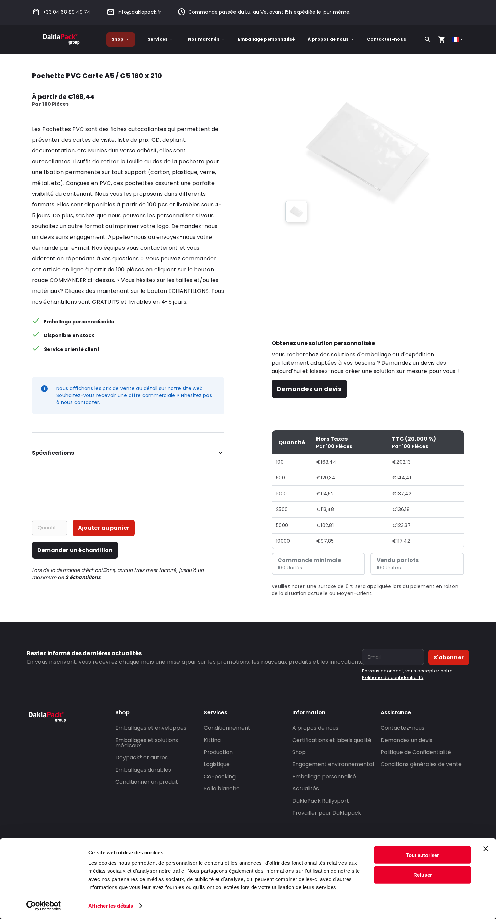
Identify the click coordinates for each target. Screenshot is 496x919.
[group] (296, 211)
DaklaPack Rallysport (320, 801)
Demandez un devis (309, 389)
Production (218, 752)
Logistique (217, 764)
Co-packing (220, 776)
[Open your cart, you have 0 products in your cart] (441, 39)
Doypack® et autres (141, 757)
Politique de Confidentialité (416, 752)
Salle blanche (222, 788)
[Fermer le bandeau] (485, 848)
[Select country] (458, 39)
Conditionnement (227, 728)
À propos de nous (328, 39)
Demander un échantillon (75, 550)
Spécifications (53, 453)
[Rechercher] (427, 39)
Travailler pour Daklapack (326, 813)
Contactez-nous (386, 39)
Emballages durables (143, 770)
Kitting (212, 740)
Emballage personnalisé (266, 39)
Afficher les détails (110, 906)
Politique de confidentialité (392, 677)
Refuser (422, 875)
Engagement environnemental (333, 764)
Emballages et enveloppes (150, 728)
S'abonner (449, 657)
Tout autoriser (422, 855)
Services (157, 39)
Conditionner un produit (146, 782)
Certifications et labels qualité (331, 740)
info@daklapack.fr (139, 12)
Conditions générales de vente (421, 764)
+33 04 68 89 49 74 (66, 12)
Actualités (305, 788)
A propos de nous (315, 728)
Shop (118, 39)
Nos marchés (203, 39)
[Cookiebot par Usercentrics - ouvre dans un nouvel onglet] (43, 906)
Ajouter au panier (103, 528)
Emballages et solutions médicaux (146, 742)
